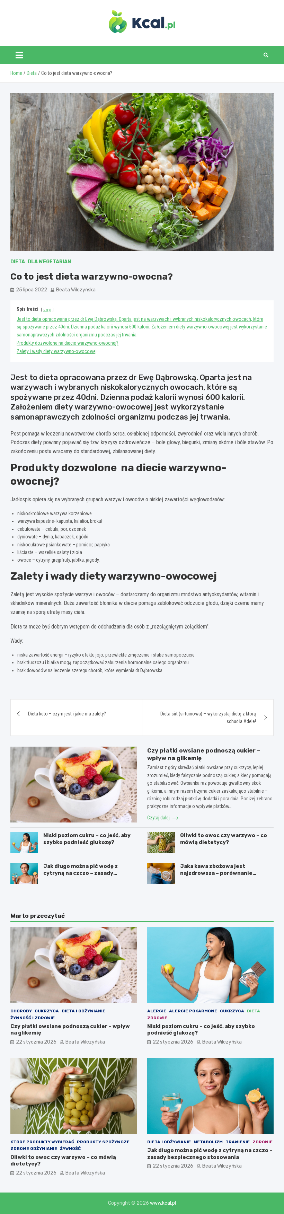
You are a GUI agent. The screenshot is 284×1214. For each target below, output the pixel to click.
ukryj (47, 309)
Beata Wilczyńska (76, 290)
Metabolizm (208, 1142)
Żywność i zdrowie (32, 1017)
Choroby (21, 1011)
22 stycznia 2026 (36, 1042)
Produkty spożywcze (103, 1142)
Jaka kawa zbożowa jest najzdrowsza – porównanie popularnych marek (216, 873)
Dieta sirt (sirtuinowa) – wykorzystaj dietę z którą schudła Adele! (208, 717)
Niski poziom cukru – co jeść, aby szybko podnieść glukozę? (87, 838)
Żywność (70, 1148)
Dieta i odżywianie (83, 1011)
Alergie (156, 1011)
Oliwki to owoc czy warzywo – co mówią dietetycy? (223, 838)
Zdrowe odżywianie (33, 1148)
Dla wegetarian (49, 262)
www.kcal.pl (163, 1203)
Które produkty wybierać (42, 1142)
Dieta (17, 262)
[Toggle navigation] (19, 55)
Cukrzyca (47, 1011)
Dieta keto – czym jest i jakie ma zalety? (67, 713)
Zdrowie (157, 1017)
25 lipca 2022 (31, 290)
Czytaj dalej (159, 817)
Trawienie (237, 1142)
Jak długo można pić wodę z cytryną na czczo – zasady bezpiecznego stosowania (80, 873)
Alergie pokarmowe (193, 1011)
